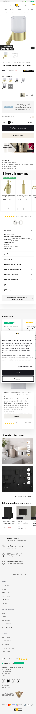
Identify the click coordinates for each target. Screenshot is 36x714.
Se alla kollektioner (23, 496)
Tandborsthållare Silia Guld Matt (21, 13)
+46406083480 (5, 685)
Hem (3, 13)
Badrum (8, 13)
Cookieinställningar (25, 366)
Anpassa (17, 379)
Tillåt (18, 373)
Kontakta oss (6, 687)
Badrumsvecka (7, 1)
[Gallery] (18, 32)
